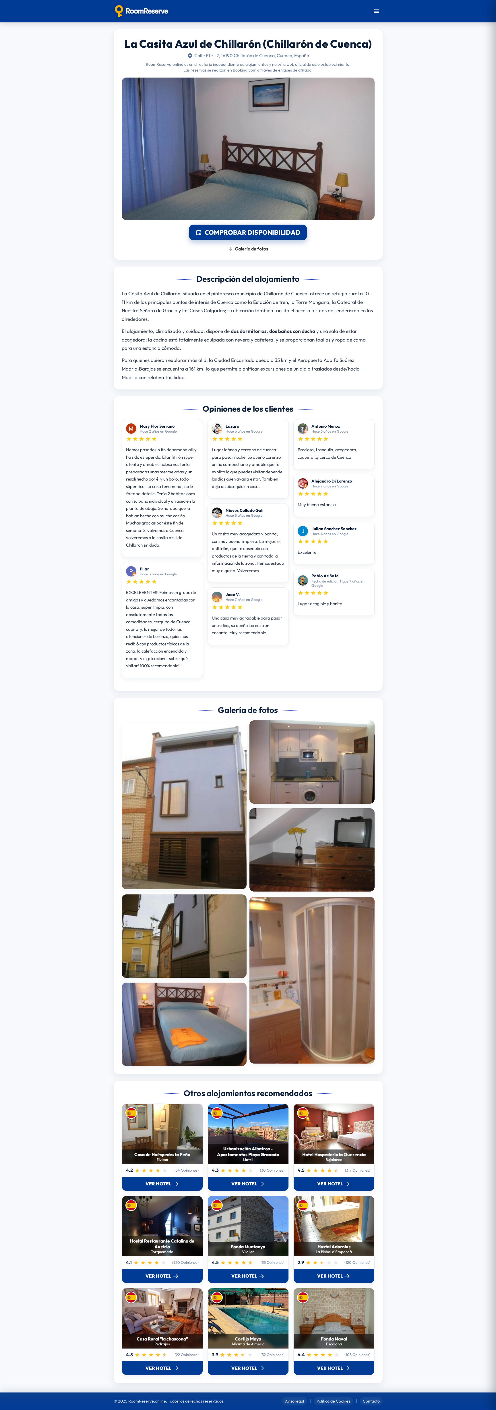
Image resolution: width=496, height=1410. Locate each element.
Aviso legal (294, 1401)
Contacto (371, 1401)
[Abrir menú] (376, 11)
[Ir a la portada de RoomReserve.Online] (142, 11)
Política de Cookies (333, 1401)
